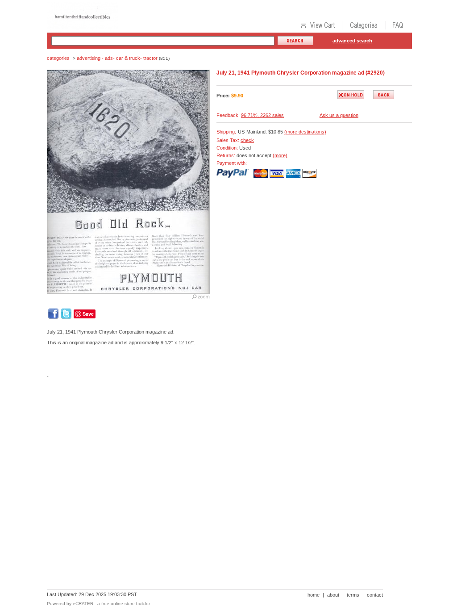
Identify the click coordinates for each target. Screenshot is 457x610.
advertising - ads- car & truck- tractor (117, 58)
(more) (280, 155)
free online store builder (125, 603)
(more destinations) (305, 131)
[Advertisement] (209, 415)
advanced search (352, 40)
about (333, 594)
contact (375, 594)
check (247, 140)
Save (88, 313)
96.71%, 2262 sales (262, 115)
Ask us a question (339, 115)
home (313, 594)
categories (58, 58)
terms (353, 594)
